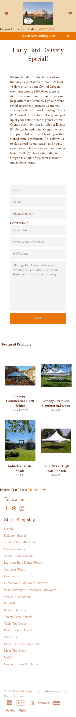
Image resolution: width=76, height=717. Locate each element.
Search (8, 528)
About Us (10, 637)
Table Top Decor (15, 623)
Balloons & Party (15, 610)
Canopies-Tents (14, 569)
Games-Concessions (17, 596)
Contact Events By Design (21, 664)
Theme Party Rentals (18, 617)
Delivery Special (15, 535)
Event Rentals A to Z (18, 630)
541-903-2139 (46, 29)
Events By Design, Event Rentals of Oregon (37, 691)
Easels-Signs (12, 603)
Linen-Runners (14, 549)
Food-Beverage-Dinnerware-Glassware (30, 590)
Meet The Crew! (15, 650)
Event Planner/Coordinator (22, 644)
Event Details (19, 223)
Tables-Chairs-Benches (19, 542)
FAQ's (8, 657)
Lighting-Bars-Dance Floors (23, 562)
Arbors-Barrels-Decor (18, 556)
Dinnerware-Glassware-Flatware (26, 583)
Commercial (12, 576)
